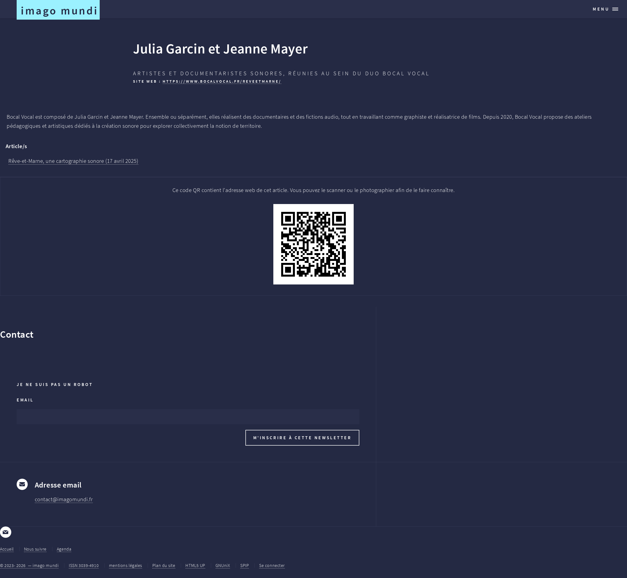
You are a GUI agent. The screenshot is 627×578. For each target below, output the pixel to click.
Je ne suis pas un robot (55, 384)
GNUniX (223, 565)
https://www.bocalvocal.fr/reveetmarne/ (222, 81)
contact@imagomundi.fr (64, 499)
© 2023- (29, 565)
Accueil (7, 549)
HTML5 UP (195, 565)
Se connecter (272, 565)
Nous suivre (35, 549)
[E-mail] (5, 532)
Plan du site (163, 565)
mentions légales (125, 565)
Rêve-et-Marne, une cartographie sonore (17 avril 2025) (73, 160)
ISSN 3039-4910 (84, 565)
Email (25, 400)
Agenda (64, 549)
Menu (601, 9)
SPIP (244, 565)
